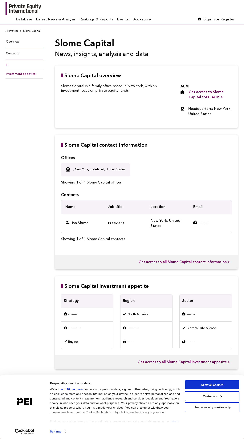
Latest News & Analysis (56, 19)
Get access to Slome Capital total (206, 95)
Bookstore (141, 19)
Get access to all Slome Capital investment (184, 362)
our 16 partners (72, 389)
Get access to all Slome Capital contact (184, 262)
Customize (210, 396)
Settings (55, 431)
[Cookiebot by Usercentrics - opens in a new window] (24, 431)
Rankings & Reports (96, 19)
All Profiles (12, 31)
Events (123, 19)
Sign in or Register (219, 19)
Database (24, 19)
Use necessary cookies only (212, 407)
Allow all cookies (212, 384)
